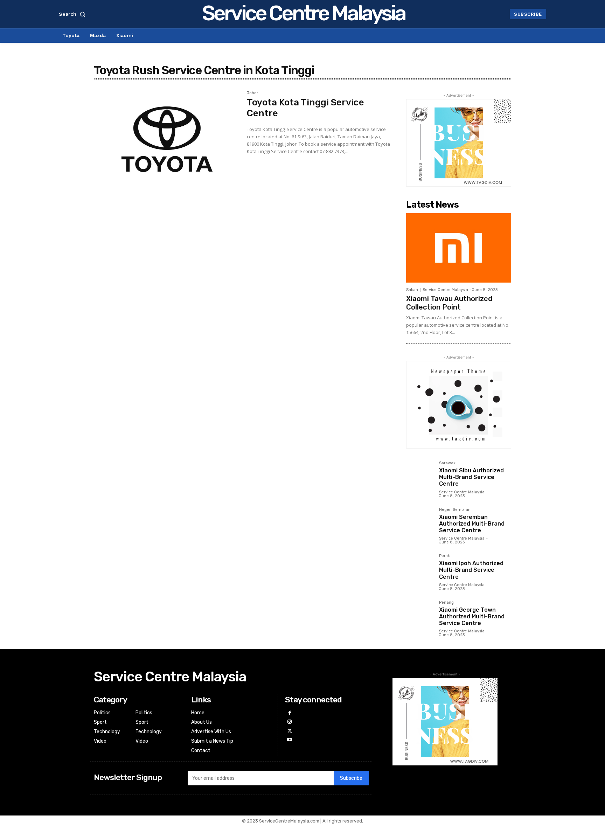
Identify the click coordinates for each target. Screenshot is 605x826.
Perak (444, 556)
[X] (289, 731)
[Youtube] (289, 739)
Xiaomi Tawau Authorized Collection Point (449, 302)
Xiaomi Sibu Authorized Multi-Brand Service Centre (471, 477)
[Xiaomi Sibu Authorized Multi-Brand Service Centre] (419, 474)
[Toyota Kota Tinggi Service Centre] (167, 139)
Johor (252, 93)
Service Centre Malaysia (445, 289)
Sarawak (447, 463)
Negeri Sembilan (455, 510)
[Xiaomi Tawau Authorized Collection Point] (458, 248)
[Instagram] (289, 721)
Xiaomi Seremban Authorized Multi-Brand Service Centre (472, 524)
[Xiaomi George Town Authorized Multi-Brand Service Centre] (419, 614)
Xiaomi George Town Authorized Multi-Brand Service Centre (472, 616)
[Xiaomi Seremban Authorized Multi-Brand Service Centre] (419, 521)
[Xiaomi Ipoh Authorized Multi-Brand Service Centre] (419, 567)
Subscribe (351, 778)
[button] (73, 14)
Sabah (412, 290)
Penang (446, 603)
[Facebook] (289, 713)
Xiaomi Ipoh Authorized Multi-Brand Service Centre (471, 570)
